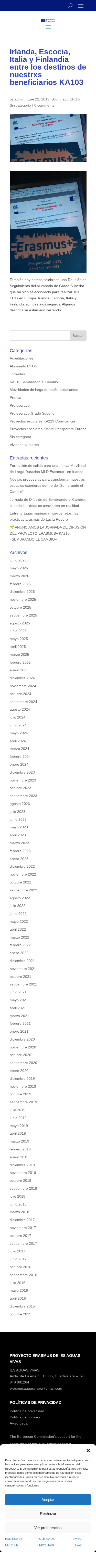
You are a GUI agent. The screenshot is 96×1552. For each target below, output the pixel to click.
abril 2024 (18, 741)
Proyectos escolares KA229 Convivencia (42, 421)
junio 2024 (18, 725)
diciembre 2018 (22, 1165)
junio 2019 (18, 1118)
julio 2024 (17, 717)
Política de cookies (25, 1417)
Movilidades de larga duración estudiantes (44, 390)
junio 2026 (18, 560)
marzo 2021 (19, 1016)
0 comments (44, 105)
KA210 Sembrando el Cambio (34, 382)
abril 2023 (18, 835)
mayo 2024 (19, 733)
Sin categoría (20, 105)
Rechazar (48, 1513)
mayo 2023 (19, 827)
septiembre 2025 (23, 615)
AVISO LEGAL (77, 1541)
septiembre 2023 (23, 796)
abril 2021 (18, 1008)
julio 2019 (17, 1110)
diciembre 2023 (22, 772)
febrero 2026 (20, 584)
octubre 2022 (20, 882)
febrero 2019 (20, 1149)
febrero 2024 (20, 756)
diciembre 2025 (22, 591)
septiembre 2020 (23, 1063)
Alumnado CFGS (66, 99)
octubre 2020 (20, 1055)
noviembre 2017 (23, 1228)
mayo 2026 (19, 568)
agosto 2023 (20, 804)
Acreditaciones (22, 358)
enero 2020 (19, 1071)
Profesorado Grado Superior (33, 413)
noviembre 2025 (23, 599)
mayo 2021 (19, 1000)
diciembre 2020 (22, 1039)
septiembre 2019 (23, 1102)
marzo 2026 (19, 576)
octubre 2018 (20, 1180)
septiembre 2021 (23, 984)
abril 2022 (18, 929)
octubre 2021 (20, 976)
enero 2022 (19, 953)
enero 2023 (19, 859)
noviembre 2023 (23, 780)
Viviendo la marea (24, 445)
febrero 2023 (20, 851)
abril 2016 (18, 1298)
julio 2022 (17, 906)
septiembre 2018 (23, 1188)
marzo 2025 (19, 654)
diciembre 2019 (22, 1078)
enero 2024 (19, 764)
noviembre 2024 (23, 686)
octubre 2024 (20, 694)
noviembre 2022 (23, 874)
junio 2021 (18, 992)
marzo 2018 (19, 1212)
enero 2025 (19, 670)
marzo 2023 (19, 843)
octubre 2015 (20, 1314)
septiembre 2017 (23, 1243)
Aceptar (48, 1499)
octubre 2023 (20, 788)
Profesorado (20, 405)
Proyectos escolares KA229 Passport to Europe (48, 429)
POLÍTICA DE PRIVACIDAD (46, 1541)
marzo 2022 (19, 937)
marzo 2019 (19, 1141)
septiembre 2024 (23, 702)
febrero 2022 (20, 945)
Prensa (15, 397)
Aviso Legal (19, 1423)
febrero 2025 (20, 662)
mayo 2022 (19, 921)
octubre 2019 (20, 1094)
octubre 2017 (20, 1236)
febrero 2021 (20, 1023)
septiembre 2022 (23, 890)
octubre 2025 (20, 607)
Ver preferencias (48, 1527)
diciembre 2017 (22, 1220)
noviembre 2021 (23, 969)
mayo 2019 (19, 1126)
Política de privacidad (27, 1411)
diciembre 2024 (22, 678)
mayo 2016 (19, 1290)
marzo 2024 (19, 749)
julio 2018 (17, 1196)
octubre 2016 (20, 1267)
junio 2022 (18, 914)
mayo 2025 (19, 639)
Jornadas (17, 374)
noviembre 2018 (23, 1173)
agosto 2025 (20, 623)
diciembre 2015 (22, 1306)
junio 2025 (18, 631)
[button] (88, 1450)
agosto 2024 (20, 709)
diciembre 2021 (22, 961)
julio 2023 (17, 812)
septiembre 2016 (23, 1275)
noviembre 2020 (23, 1047)
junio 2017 (18, 1259)
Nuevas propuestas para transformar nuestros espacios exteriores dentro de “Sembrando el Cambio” (47, 485)
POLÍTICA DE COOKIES (13, 1541)
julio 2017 (17, 1251)
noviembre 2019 (23, 1086)
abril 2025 (18, 647)
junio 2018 (18, 1204)
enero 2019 (19, 1157)
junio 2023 (18, 819)
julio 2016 (17, 1283)
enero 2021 (19, 1031)
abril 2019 (18, 1133)
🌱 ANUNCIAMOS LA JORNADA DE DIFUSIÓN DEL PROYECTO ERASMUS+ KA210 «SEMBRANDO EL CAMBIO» (48, 533)
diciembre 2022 (22, 866)
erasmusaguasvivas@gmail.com (36, 1388)
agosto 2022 (20, 898)
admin (20, 99)
